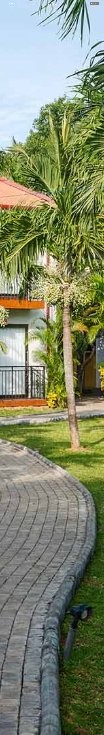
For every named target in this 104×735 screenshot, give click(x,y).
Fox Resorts (11, 3)
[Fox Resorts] (52, 3)
